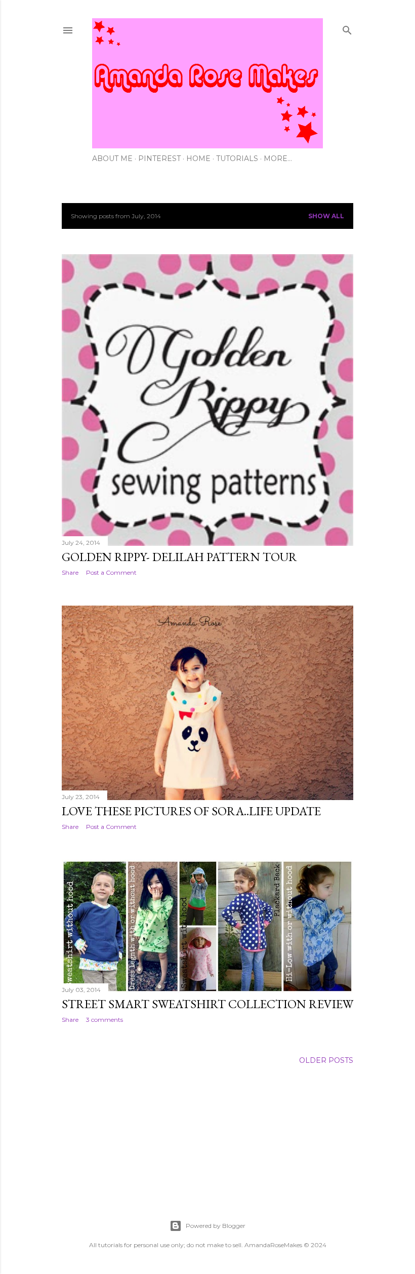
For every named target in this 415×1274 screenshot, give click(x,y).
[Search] (347, 28)
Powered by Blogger (215, 1225)
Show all (326, 216)
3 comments (104, 1019)
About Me (112, 158)
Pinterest (159, 158)
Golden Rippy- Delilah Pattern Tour (179, 557)
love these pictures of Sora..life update (191, 811)
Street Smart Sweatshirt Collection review (207, 1004)
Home (198, 158)
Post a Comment (111, 572)
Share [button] (70, 572)
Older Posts (326, 1060)
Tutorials (237, 158)
